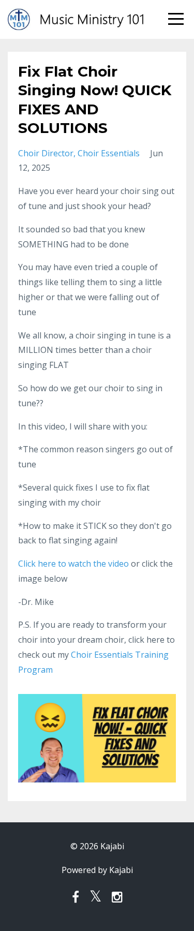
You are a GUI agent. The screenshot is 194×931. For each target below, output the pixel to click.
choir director (45, 153)
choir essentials (109, 153)
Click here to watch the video (73, 563)
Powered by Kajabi (97, 870)
